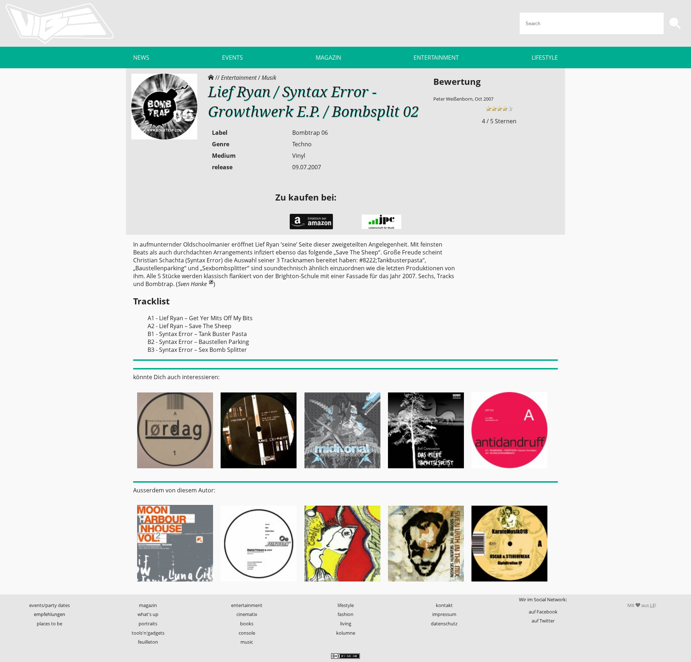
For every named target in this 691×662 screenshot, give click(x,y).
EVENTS (232, 57)
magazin (148, 605)
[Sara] (258, 583)
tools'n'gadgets (148, 633)
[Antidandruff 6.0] (509, 470)
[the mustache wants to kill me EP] (175, 470)
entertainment (246, 605)
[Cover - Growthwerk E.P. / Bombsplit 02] (164, 137)
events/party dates (49, 605)
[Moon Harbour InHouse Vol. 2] (175, 583)
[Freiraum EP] (258, 470)
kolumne (345, 633)
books (246, 623)
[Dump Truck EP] (342, 583)
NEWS (141, 57)
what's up (147, 614)
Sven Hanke (192, 284)
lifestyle (346, 605)
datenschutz (444, 623)
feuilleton (148, 642)
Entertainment (239, 78)
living (345, 623)
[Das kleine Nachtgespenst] (426, 470)
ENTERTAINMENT (436, 57)
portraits (148, 623)
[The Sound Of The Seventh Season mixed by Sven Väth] (426, 583)
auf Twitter (543, 620)
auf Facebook (543, 611)
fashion (345, 614)
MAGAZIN (328, 57)
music (246, 642)
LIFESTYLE (545, 57)
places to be (49, 623)
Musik (269, 78)
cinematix (246, 614)
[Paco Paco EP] (342, 470)
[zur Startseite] (60, 23)
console (247, 633)
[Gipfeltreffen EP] (509, 583)
